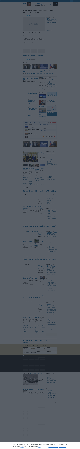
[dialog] (40, 445)
